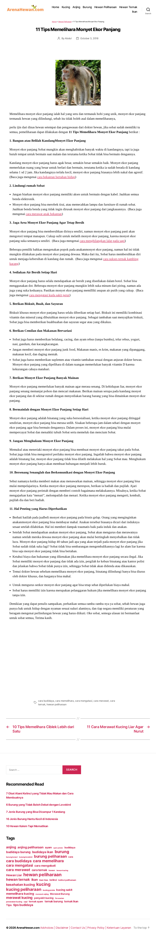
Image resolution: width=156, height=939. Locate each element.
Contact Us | (79, 927)
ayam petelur (58, 848)
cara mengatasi (83, 700)
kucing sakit (64, 889)
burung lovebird (25, 857)
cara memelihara (64, 700)
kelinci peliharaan (67, 880)
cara (70, 856)
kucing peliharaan (23, 889)
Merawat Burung (59, 893)
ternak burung (54, 901)
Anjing (76, 7)
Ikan (134, 11)
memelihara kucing (20, 894)
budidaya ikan (42, 852)
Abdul (68, 38)
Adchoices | (48, 927)
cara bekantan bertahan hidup (56, 177)
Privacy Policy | (97, 927)
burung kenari (12, 857)
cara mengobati (45, 865)
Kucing (66, 7)
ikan (34, 880)
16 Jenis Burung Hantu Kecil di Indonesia (32, 819)
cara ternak (39, 870)
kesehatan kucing (20, 884)
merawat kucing (19, 898)
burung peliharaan (50, 856)
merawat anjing (41, 894)
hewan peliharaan (57, 704)
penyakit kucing (44, 897)
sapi (25, 902)
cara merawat (101, 700)
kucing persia (49, 890)
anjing (11, 847)
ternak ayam (36, 901)
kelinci (53, 879)
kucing (43, 884)
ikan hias (43, 880)
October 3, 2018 (89, 38)
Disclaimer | (63, 927)
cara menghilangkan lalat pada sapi (102, 241)
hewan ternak (18, 879)
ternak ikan (71, 901)
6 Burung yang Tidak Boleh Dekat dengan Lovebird (38, 804)
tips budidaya (23, 905)
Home (55, 7)
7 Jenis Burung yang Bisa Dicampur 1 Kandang (35, 811)
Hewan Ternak (128, 7)
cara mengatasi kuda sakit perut (49, 295)
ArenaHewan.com (27, 927)
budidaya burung (18, 852)
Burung (87, 7)
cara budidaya (46, 700)
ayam (48, 847)
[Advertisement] (78, 658)
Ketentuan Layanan (119, 927)
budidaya (69, 847)
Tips (9, 905)
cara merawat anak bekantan (44, 214)
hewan (52, 870)
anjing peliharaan (30, 847)
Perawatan (59, 898)
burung (62, 851)
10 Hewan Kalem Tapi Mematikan (27, 826)
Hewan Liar (14, 875)
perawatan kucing (14, 902)
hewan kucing (62, 870)
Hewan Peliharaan (105, 7)
